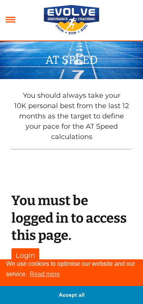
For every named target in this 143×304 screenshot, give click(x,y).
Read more (45, 274)
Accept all (72, 295)
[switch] (10, 20)
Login (25, 255)
